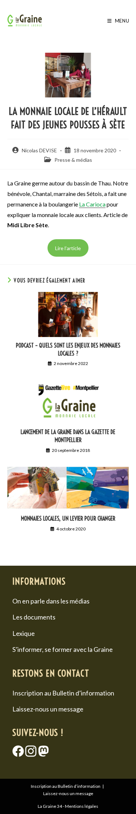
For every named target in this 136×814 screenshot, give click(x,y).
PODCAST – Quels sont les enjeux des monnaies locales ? (68, 349)
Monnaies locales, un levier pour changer (68, 518)
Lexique (23, 633)
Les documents (33, 617)
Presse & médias (73, 160)
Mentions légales (81, 806)
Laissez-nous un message (47, 709)
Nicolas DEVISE (39, 150)
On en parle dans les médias (51, 601)
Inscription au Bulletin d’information (63, 693)
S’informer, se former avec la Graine (62, 649)
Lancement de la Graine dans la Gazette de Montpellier (68, 436)
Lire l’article (68, 248)
